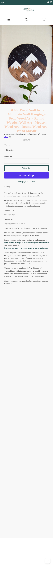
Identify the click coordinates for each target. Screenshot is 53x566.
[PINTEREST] (48, 2)
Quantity (8, 156)
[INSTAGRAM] (50, 2)
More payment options (26, 182)
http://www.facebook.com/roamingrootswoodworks (26, 248)
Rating (7, 187)
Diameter (8, 145)
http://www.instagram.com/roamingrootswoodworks (26, 243)
